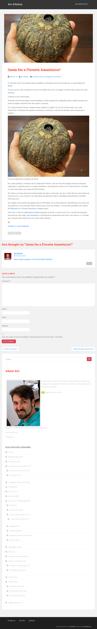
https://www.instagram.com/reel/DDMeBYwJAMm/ (33, 259)
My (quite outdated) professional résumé (21, 428)
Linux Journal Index (18, 519)
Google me (9, 437)
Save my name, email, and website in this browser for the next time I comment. (32, 337)
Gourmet (12, 496)
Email (4, 317)
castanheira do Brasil (31, 212)
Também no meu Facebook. (18, 226)
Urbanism (13, 475)
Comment (6, 281)
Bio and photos (11, 432)
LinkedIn (32, 621)
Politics (11, 577)
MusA (10, 85)
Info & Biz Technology (17, 501)
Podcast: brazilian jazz (18, 565)
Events (11, 491)
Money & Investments (17, 556)
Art (10, 452)
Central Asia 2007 (16, 591)
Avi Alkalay (15, 4)
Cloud (12, 505)
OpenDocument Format (19, 535)
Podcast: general (16, 570)
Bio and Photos (81, 4)
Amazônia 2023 (38, 77)
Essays (11, 487)
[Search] (89, 359)
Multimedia (14, 531)
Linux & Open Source (18, 514)
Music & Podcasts (15, 561)
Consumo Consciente (18, 470)
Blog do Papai (14, 457)
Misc (10, 552)
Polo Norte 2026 (16, 595)
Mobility (13, 526)
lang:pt (11, 233)
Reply (89, 263)
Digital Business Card (53, 392)
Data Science (15, 510)
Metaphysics (13, 547)
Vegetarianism (14, 603)
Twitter (22, 621)
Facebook (11, 621)
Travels (11, 582)
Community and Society (18, 466)
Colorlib (72, 627)
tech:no (17, 233)
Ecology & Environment (52, 77)
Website (5, 326)
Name (4, 309)
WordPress (87, 627)
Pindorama (14, 208)
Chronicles (12, 461)
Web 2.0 (13, 540)
